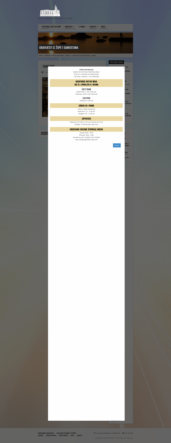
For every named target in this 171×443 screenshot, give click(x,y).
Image (93, 55)
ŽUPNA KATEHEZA (51, 435)
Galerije (67, 55)
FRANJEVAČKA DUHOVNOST (46, 433)
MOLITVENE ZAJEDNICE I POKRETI (66, 433)
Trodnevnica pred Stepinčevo (81, 55)
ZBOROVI (40, 435)
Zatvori (117, 145)
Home (41, 55)
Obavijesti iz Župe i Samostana (58, 47)
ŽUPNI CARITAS (63, 435)
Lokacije (79, 435)
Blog (72, 435)
